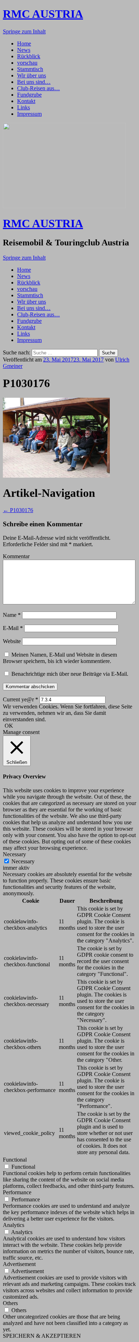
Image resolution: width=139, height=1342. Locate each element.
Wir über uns (31, 75)
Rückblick (28, 56)
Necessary (23, 861)
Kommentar (16, 556)
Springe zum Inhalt (24, 31)
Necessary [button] (14, 854)
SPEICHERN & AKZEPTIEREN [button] (42, 1336)
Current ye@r (20, 699)
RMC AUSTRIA (43, 13)
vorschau (27, 63)
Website (12, 641)
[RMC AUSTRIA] (64, 206)
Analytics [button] (13, 1225)
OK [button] (9, 726)
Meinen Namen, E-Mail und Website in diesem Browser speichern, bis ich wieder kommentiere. (60, 658)
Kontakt (26, 101)
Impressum (29, 114)
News (23, 50)
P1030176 (18, 510)
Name (12, 615)
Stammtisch (30, 69)
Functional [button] (15, 1160)
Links (23, 107)
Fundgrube (29, 95)
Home (24, 43)
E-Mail (13, 628)
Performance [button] (17, 1192)
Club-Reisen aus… (38, 88)
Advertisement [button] (19, 1264)
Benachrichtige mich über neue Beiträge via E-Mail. (69, 674)
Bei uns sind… (34, 82)
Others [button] (10, 1303)
